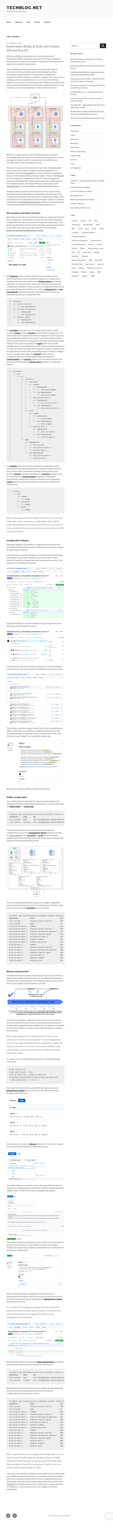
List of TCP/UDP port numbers (81, 191)
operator (100, 264)
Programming (75, 155)
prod (41, 835)
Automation (75, 131)
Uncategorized (76, 168)
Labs (28, 22)
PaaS (74, 268)
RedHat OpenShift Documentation (83, 200)
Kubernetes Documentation (80, 187)
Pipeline (81, 268)
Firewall (74, 248)
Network (85, 256)
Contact (47, 22)
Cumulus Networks (78, 244)
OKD (90, 260)
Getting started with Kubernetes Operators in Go (87, 118)
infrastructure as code (95, 248)
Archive (37, 22)
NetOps (96, 252)
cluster (101, 229)
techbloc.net (24, 7)
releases (32, 1144)
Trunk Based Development (29, 202)
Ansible (83, 221)
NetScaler (75, 256)
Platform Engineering (78, 151)
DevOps (91, 244)
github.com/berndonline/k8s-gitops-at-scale (25, 230)
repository (31, 908)
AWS (97, 225)
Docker (99, 244)
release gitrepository (45, 1362)
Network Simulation (79, 260)
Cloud (73, 135)
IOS (73, 252)
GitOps (82, 248)
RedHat (84, 272)
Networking (75, 147)
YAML (92, 276)
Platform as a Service (94, 268)
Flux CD (60, 176)
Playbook (75, 272)
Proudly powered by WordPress (59, 1516)
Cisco (87, 229)
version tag (28, 807)
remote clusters (15, 835)
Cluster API (29, 173)
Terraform (75, 276)
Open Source (90, 264)
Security (73, 160)
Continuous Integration (80, 240)
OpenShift (98, 260)
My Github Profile (77, 195)
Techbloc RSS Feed (77, 204)
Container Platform (88, 232)
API (90, 221)
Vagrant (84, 276)
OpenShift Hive (13, 186)
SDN (99, 272)
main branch (15, 807)
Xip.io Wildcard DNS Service (80, 208)
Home (9, 22)
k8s (78, 252)
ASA (95, 221)
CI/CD (80, 229)
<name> (10, 482)
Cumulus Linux (96, 240)
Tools (72, 164)
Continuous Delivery (79, 236)
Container (75, 232)
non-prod (31, 835)
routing (91, 272)
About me (18, 22)
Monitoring (74, 143)
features (13, 276)
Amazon (75, 221)
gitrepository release (53, 1299)
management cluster (37, 833)
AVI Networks (88, 225)
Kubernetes (75, 139)
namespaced (50, 289)
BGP (73, 229)
